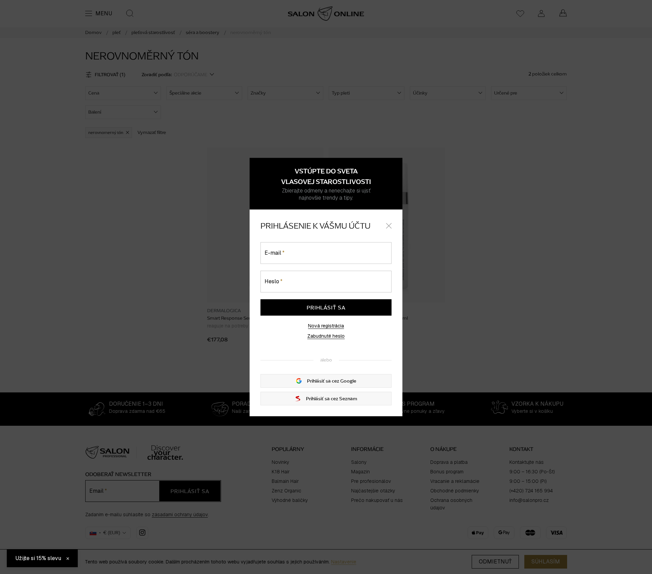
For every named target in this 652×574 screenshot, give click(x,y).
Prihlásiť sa (326, 307)
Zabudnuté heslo (326, 336)
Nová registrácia (326, 326)
